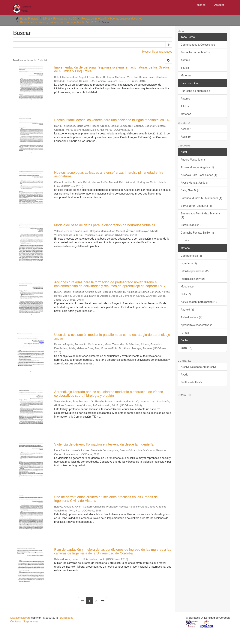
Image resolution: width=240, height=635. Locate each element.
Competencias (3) (191, 255)
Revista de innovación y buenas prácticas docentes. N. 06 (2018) (58, 22)
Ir (169, 44)
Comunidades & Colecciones (198, 44)
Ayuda (184, 374)
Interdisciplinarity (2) (193, 279)
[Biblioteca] (192, 624)
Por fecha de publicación (195, 52)
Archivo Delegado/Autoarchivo (199, 367)
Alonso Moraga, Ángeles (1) (197, 167)
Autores (185, 60)
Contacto (15, 621)
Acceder (185, 129)
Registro (186, 136)
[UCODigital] (207, 624)
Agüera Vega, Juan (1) (194, 159)
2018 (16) (186, 348)
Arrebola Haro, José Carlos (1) (199, 175)
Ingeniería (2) (189, 263)
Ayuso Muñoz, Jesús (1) (195, 182)
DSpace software (20, 617)
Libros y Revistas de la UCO (59, 18)
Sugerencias (30, 621)
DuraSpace (66, 617)
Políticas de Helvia (191, 382)
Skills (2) (186, 294)
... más (185, 240)
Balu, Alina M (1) (190, 190)
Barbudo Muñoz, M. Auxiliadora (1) (201, 198)
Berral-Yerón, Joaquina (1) (196, 205)
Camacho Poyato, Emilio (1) (197, 232)
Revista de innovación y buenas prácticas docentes (111, 18)
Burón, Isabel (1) (191, 225)
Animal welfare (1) (191, 317)
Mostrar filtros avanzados (157, 51)
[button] (203, 4)
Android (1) (187, 309)
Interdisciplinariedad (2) (195, 271)
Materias (186, 75)
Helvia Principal (29, 18)
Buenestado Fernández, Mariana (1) (200, 215)
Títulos (185, 67)
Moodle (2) (187, 286)
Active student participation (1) (199, 302)
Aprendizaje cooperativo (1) (197, 325)
